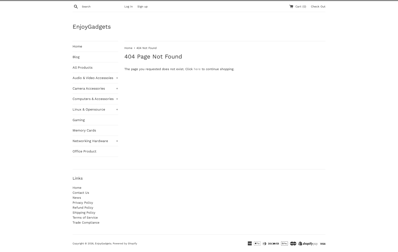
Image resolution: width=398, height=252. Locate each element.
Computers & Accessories (95, 99)
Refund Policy (83, 207)
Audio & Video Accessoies (95, 78)
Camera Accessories (95, 88)
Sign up (142, 6)
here (197, 69)
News (77, 198)
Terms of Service (85, 217)
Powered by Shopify (125, 243)
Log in (128, 6)
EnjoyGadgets (92, 26)
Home (77, 46)
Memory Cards (84, 130)
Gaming (79, 120)
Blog (76, 57)
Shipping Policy (84, 212)
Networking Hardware (95, 141)
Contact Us (81, 193)
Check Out (318, 6)
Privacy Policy (83, 203)
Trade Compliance (86, 222)
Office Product (84, 151)
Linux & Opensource (95, 109)
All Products (82, 67)
